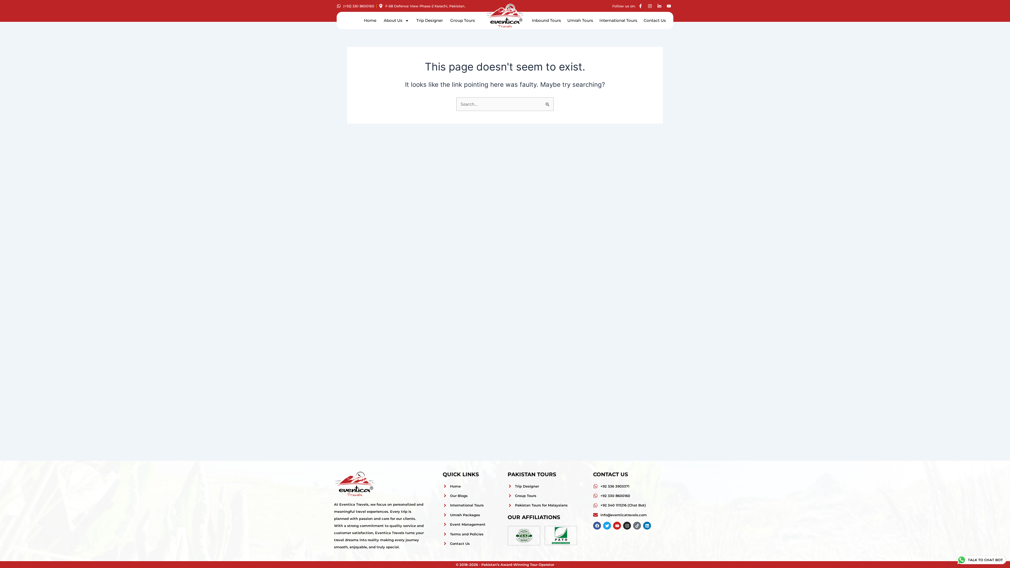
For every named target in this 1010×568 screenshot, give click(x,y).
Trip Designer (429, 20)
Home (370, 20)
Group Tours (462, 20)
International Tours (618, 20)
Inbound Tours (546, 20)
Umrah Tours (580, 20)
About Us (393, 20)
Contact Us (655, 20)
